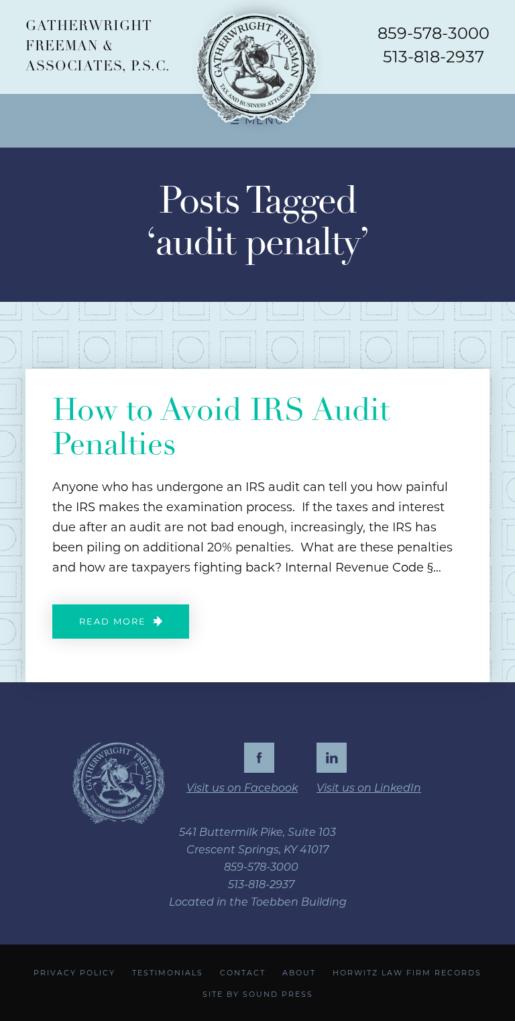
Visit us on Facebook (242, 788)
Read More (112, 621)
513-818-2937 (433, 56)
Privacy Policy (74, 972)
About (299, 972)
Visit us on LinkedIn (369, 788)
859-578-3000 (434, 33)
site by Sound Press (258, 994)
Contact (243, 972)
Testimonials (167, 972)
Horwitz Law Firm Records (407, 972)
